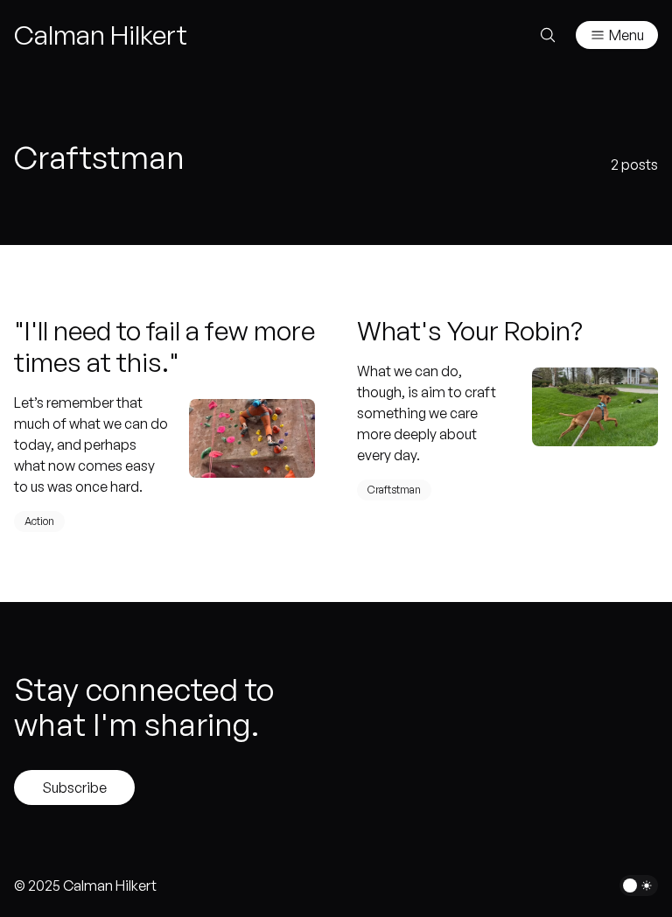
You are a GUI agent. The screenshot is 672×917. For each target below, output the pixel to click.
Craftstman (394, 489)
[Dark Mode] (639, 885)
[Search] (548, 35)
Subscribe (74, 787)
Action (39, 521)
